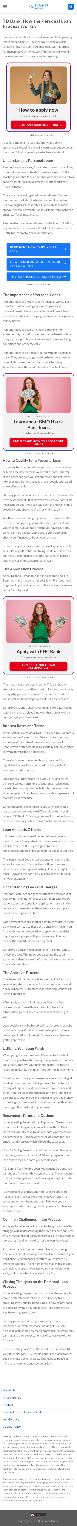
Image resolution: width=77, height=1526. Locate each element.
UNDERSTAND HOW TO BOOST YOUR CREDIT (38, 442)
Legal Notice (11, 1419)
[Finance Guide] (38, 6)
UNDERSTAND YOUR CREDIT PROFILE (38, 124)
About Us (9, 1390)
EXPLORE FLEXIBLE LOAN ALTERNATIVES (38, 666)
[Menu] (5, 6)
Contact (8, 1405)
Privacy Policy (12, 1397)
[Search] (71, 7)
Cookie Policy (12, 1426)
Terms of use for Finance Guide (22, 1412)
